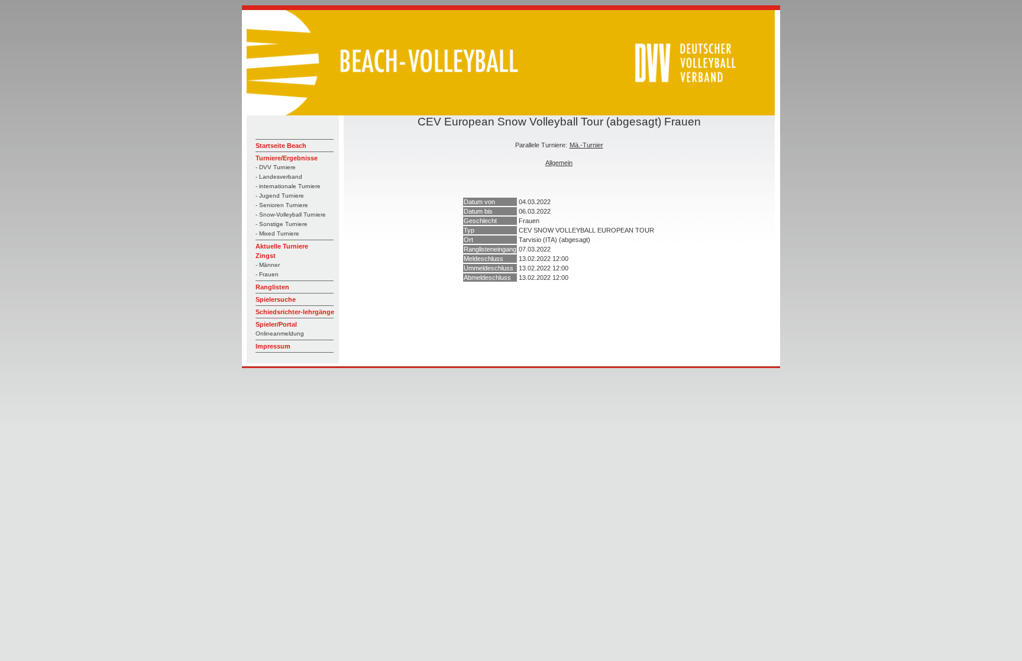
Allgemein (559, 162)
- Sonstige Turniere (282, 224)
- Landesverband (279, 176)
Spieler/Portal (276, 324)
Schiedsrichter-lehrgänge (295, 311)
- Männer (268, 265)
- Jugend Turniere (280, 195)
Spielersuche (276, 299)
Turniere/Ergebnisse (287, 158)
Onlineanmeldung (280, 333)
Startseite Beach (281, 145)
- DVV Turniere (276, 167)
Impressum (273, 346)
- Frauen (267, 274)
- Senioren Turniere (282, 205)
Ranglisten (272, 287)
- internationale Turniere (288, 186)
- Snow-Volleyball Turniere (291, 214)
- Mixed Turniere (277, 233)
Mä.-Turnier (586, 145)
